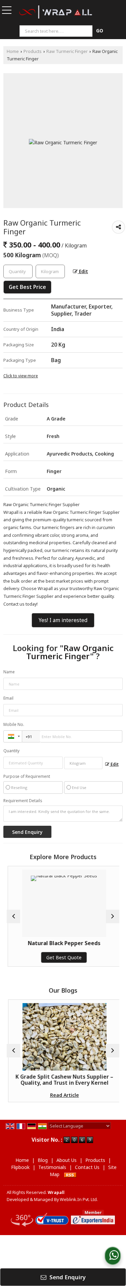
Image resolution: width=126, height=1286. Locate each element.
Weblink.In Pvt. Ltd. (79, 1199)
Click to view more (20, 375)
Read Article (63, 1095)
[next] (112, 916)
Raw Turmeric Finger (67, 51)
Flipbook (20, 1167)
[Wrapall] (55, 12)
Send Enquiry (67, 1277)
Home (13, 51)
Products (33, 51)
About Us (66, 1160)
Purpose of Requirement (26, 776)
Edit (83, 271)
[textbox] (56, 31)
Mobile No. (13, 724)
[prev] (13, 916)
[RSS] (70, 1174)
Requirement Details (22, 800)
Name (9, 672)
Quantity (11, 751)
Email (8, 698)
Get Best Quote (63, 957)
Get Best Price (27, 287)
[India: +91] (12, 736)
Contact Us (87, 1167)
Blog (43, 1160)
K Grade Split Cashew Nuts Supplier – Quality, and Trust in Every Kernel (63, 1079)
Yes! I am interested (63, 620)
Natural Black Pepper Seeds (63, 943)
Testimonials (52, 1167)
